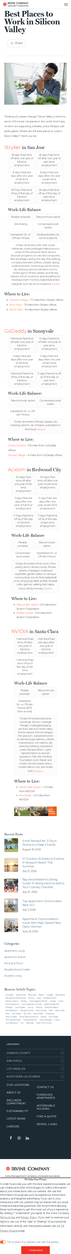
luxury (30, 1007)
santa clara (38, 1013)
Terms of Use (7, 1217)
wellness (30, 1023)
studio (43, 1016)
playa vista (60, 1010)
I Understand (35, 1250)
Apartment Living (14, 950)
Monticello (25, 795)
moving (39, 1007)
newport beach (52, 1007)
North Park (15, 309)
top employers (45, 1020)
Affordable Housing (46, 1107)
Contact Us (45, 1087)
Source (56, 284)
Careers (13, 1126)
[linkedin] (27, 1138)
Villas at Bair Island (27, 604)
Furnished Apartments (46, 1096)
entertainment (49, 998)
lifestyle (9, 1007)
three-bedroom (30, 1020)
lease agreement (51, 1004)
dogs (39, 998)
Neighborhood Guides (17, 969)
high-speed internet (38, 1001)
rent (8, 1013)
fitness (24, 1001)
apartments (21, 995)
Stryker (12, 147)
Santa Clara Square (30, 787)
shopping (49, 1013)
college (50, 995)
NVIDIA (19, 631)
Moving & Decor (13, 963)
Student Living (12, 975)
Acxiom (17, 469)
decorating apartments (16, 998)
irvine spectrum (12, 1004)
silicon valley (11, 1016)
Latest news (16, 1118)
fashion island (12, 1001)
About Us (13, 1092)
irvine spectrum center (32, 1004)
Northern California (23, 1076)
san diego (16, 1013)
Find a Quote (47, 1116)
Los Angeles (16, 1068)
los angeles (20, 1007)
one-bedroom (12, 1010)
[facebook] (11, 1138)
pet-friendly (41, 1010)
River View (15, 304)
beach (41, 995)
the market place (13, 1020)
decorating (60, 995)
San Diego (14, 1060)
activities (9, 995)
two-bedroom (12, 1023)
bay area (32, 995)
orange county (26, 1010)
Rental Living (47, 1124)
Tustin (57, 1020)
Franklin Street (25, 613)
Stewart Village (16, 455)
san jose (27, 1013)
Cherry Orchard (17, 445)
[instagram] (19, 1138)
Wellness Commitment (16, 1102)
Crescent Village (18, 299)
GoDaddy (15, 331)
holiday (53, 1001)
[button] (63, 4)
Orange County (18, 1053)
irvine (61, 1001)
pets (51, 1010)
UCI (21, 1023)
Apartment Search (15, 957)
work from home (44, 1023)
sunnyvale (53, 1016)
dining (31, 998)
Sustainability (17, 1111)
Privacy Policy (29, 1217)
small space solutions (28, 1016)
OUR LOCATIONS (18, 1084)
